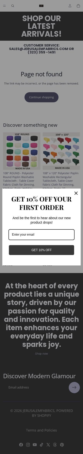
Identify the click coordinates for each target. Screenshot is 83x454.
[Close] (76, 193)
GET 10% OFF (41, 250)
